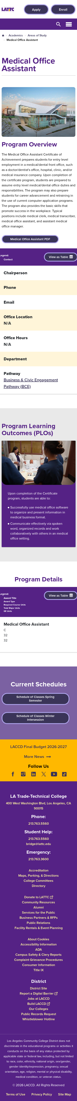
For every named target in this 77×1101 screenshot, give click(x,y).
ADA (38, 949)
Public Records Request (38, 1014)
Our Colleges (38, 1008)
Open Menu (69, 24)
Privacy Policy (41, 1094)
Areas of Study (37, 35)
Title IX (38, 970)
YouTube (54, 774)
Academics (16, 35)
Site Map (64, 1094)
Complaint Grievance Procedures (38, 959)
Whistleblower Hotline (38, 1019)
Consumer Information (38, 965)
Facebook (13, 774)
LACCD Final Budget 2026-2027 (38, 747)
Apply (36, 9)
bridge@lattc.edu (38, 844)
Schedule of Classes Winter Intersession (35, 718)
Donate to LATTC (36, 897)
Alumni (38, 907)
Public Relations (38, 922)
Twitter (44, 774)
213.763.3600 (38, 859)
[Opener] (73, 777)
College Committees (38, 880)
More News (34, 757)
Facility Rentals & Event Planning (39, 928)
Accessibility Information (39, 944)
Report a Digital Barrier (37, 993)
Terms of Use (15, 1094)
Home (3, 35)
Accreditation (38, 870)
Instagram (23, 774)
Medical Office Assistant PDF (30, 239)
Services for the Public (38, 912)
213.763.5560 (38, 823)
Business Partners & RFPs (39, 917)
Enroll (63, 9)
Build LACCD (36, 1003)
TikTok (64, 774)
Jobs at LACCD (38, 998)
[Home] (8, 9)
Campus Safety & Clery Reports (38, 954)
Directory (38, 885)
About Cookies (38, 939)
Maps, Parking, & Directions (38, 875)
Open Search (58, 24)
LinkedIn (33, 774)
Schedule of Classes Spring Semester (35, 699)
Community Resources (38, 902)
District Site (38, 988)
